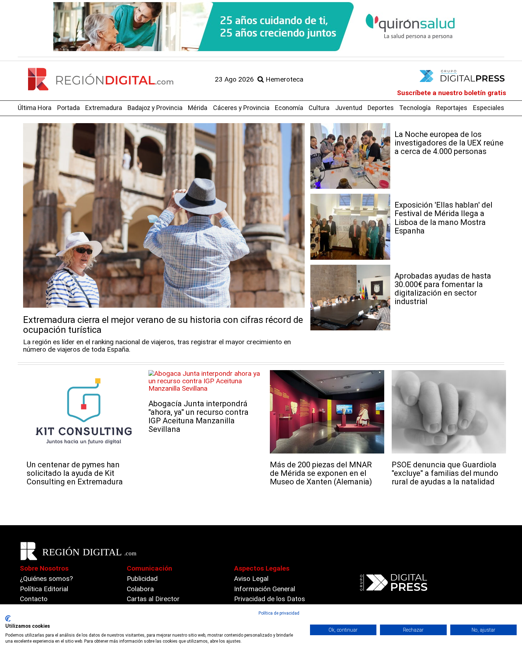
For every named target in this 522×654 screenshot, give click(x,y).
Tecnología (415, 107)
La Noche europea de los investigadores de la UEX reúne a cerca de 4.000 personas (449, 143)
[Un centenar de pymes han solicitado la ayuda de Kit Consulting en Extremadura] (84, 412)
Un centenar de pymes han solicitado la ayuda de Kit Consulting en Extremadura (75, 473)
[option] (261, 26)
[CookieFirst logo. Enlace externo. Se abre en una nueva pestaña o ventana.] (8, 618)
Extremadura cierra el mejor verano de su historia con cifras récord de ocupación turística (163, 324)
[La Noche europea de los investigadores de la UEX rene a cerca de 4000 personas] (350, 156)
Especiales (488, 107)
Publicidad (142, 579)
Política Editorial (44, 589)
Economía (289, 107)
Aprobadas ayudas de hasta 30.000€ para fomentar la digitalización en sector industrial (443, 288)
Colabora (140, 589)
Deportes (381, 107)
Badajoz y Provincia (155, 107)
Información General (264, 589)
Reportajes (451, 107)
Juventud (348, 107)
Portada (68, 107)
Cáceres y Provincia (241, 107)
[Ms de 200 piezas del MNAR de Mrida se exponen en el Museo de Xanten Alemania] (327, 412)
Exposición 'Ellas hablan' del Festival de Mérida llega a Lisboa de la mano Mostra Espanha (444, 217)
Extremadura (103, 107)
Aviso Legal (251, 579)
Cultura (319, 107)
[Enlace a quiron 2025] (261, 26)
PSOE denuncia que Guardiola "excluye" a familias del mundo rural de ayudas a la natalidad (445, 473)
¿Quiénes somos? (46, 579)
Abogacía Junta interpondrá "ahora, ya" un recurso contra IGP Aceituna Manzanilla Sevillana (198, 416)
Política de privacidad (279, 613)
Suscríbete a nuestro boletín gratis (451, 93)
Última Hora (34, 107)
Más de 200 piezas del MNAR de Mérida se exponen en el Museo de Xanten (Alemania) (321, 473)
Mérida (197, 107)
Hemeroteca (283, 79)
